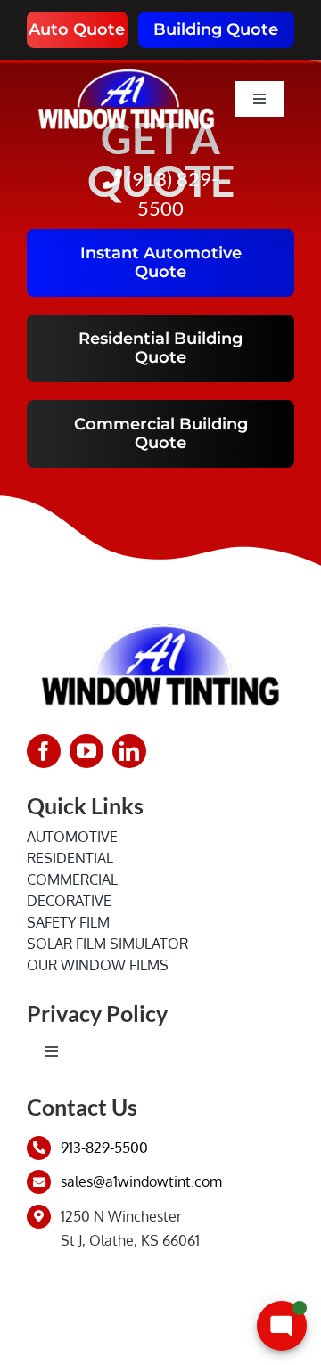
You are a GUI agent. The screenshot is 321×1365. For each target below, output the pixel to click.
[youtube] (86, 751)
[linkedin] (129, 751)
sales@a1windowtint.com (141, 1181)
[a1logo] (126, 67)
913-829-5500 (104, 1148)
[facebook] (44, 751)
